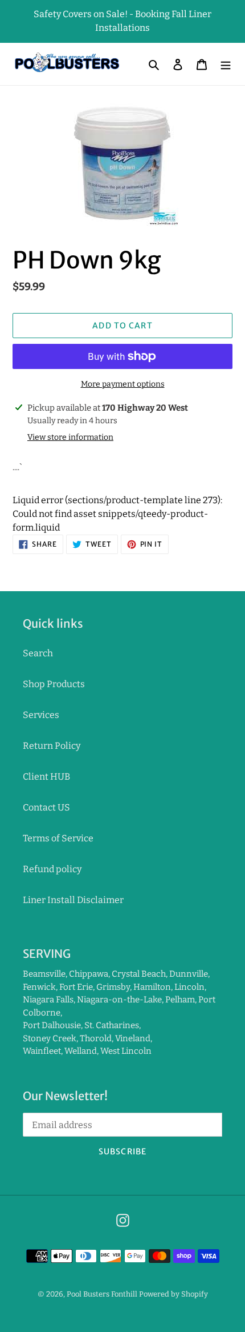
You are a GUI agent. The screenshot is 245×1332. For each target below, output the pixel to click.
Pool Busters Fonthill (102, 1294)
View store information (70, 437)
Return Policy (51, 745)
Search (38, 653)
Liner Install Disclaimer (73, 899)
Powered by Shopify (173, 1294)
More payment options (123, 384)
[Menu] (226, 64)
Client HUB (46, 776)
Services (41, 714)
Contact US (46, 807)
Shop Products (54, 684)
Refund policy (52, 869)
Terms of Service (58, 838)
